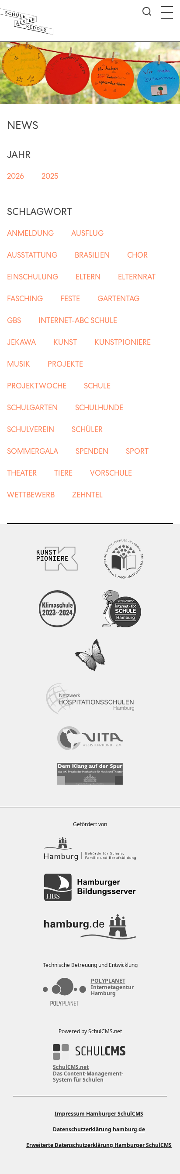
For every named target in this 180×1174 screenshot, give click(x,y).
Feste (70, 298)
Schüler (87, 429)
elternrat (137, 277)
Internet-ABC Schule (77, 320)
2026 (15, 176)
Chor (137, 255)
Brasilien (92, 255)
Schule (97, 386)
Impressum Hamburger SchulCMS (99, 1113)
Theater (22, 473)
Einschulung (32, 277)
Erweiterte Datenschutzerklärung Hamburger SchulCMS (99, 1145)
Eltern (88, 277)
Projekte (65, 364)
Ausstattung (32, 255)
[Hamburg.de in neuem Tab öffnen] (90, 926)
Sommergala (32, 451)
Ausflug (87, 233)
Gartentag (118, 298)
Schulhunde (99, 407)
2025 (50, 176)
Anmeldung (30, 233)
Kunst (65, 342)
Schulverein (30, 429)
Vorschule (111, 473)
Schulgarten (32, 407)
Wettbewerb (31, 495)
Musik (18, 364)
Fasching (25, 298)
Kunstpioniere (122, 342)
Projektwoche (36, 386)
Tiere (63, 473)
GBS (14, 320)
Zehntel (87, 495)
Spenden (92, 451)
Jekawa (21, 342)
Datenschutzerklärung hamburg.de (99, 1129)
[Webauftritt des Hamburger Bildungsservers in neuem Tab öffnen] (90, 887)
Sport (137, 451)
